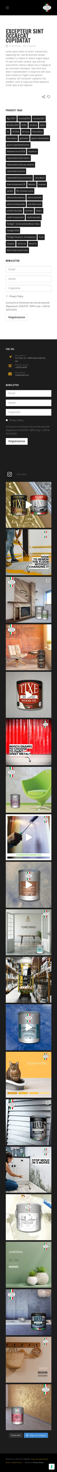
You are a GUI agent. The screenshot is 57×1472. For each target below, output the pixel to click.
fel (8, 131)
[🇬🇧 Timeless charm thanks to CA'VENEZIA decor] (28, 1027)
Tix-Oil (41, 237)
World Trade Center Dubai (17, 250)
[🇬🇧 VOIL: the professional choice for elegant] (28, 885)
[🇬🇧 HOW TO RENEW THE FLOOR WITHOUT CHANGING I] (28, 552)
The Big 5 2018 (13, 230)
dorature (33, 125)
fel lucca (25, 131)
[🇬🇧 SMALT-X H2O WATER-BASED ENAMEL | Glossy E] (28, 837)
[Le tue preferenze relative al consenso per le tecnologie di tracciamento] (52, 1467)
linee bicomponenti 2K (16, 184)
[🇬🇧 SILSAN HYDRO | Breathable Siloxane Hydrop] (28, 1075)
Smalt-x (39, 210)
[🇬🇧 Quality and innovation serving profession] (28, 980)
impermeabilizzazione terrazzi (19, 177)
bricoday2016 (24, 118)
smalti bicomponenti (15, 217)
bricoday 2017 (39, 118)
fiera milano (12, 138)
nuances (42, 184)
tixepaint (10, 243)
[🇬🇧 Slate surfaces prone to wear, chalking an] (28, 1312)
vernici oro (21, 243)
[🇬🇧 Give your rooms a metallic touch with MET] (28, 1122)
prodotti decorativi (14, 210)
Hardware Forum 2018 (16, 151)
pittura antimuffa (34, 197)
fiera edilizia (37, 131)
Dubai (42, 125)
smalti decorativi (33, 217)
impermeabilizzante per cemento (20, 164)
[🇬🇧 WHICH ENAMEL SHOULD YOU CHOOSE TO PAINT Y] (28, 742)
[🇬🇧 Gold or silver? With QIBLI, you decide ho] (28, 1407)
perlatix (10, 191)
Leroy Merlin (40, 177)
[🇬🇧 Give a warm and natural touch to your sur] (28, 695)
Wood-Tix (33, 243)
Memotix (31, 184)
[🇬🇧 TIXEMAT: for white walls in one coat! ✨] (28, 1217)
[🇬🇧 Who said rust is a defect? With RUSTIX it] (28, 647)
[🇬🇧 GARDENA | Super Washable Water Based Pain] (28, 1265)
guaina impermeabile (40, 138)
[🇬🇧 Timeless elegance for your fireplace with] (28, 600)
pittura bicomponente (16, 204)
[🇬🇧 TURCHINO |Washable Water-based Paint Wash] (28, 932)
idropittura (32, 151)
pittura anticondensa (15, 197)
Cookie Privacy (16, 1462)
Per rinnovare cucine (24, 191)
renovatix (29, 210)
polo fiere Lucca (34, 204)
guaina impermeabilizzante (18, 145)
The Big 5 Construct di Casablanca (21, 237)
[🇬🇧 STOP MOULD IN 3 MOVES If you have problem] (28, 1170)
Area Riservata (37, 1459)
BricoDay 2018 (12, 125)
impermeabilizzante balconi (18, 158)
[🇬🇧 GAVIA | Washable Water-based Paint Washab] (28, 1360)
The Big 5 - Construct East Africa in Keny (23, 224)
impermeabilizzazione (16, 171)
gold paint (24, 138)
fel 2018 (15, 131)
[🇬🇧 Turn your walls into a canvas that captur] (28, 790)
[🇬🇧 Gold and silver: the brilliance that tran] (28, 505)
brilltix (24, 125)
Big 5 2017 (11, 118)
